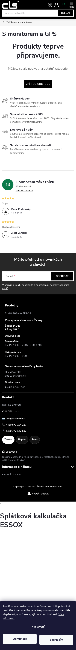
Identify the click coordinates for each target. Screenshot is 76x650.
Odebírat (62, 276)
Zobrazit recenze (24, 190)
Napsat (22, 439)
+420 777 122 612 (16, 431)
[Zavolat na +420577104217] (50, 5)
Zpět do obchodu (38, 84)
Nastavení (38, 627)
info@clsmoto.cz (15, 418)
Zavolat (8, 439)
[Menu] (71, 4)
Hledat (65, 13)
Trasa (34, 439)
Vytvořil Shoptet (40, 493)
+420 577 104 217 (16, 424)
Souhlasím (56, 640)
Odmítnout (20, 639)
